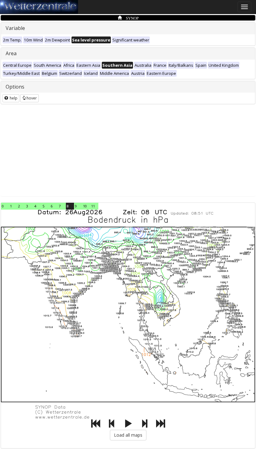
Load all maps (128, 435)
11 (93, 206)
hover (32, 98)
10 (85, 206)
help (13, 98)
